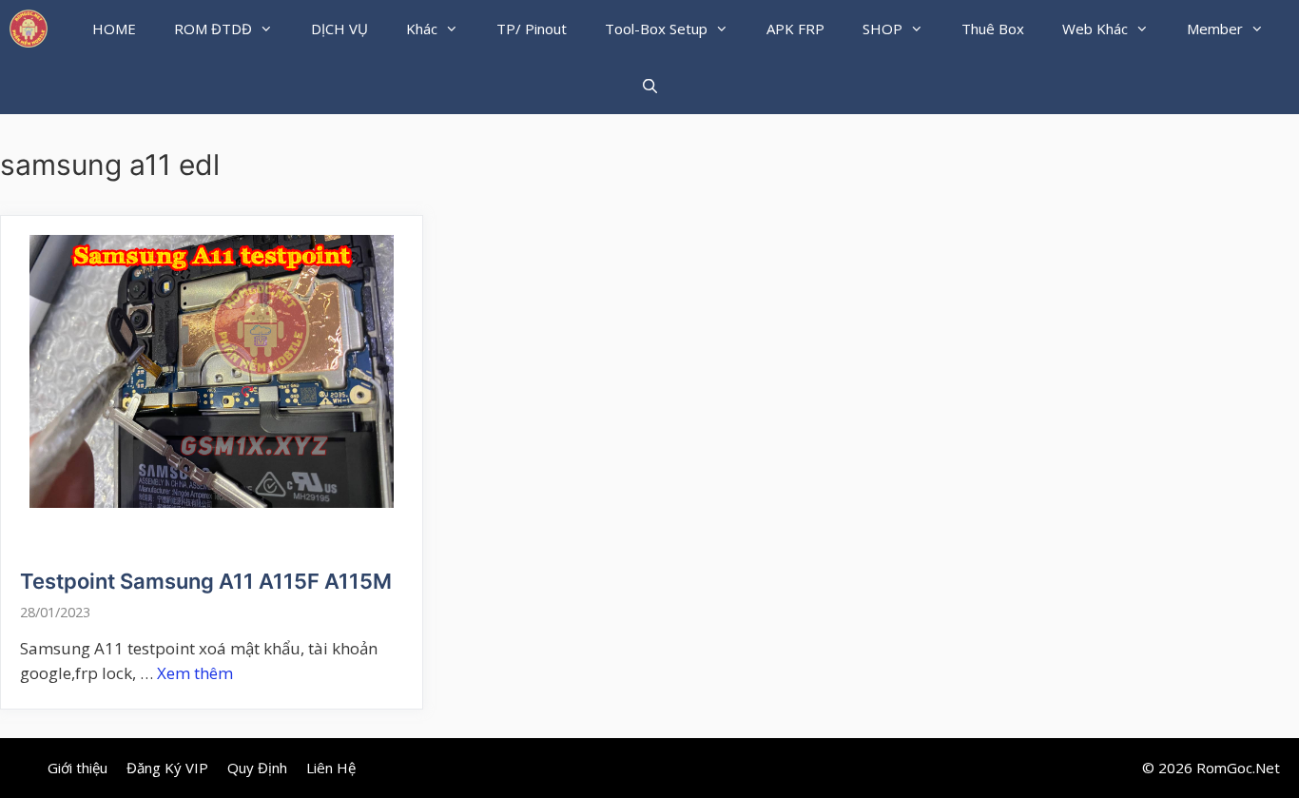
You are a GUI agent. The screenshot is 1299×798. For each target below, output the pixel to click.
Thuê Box (992, 28)
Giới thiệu (77, 767)
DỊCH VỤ (339, 28)
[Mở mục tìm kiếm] (649, 85)
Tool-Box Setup (656, 28)
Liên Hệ (331, 767)
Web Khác (1095, 28)
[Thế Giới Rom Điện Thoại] (28, 28)
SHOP (882, 28)
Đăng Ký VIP (167, 767)
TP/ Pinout (531, 28)
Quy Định (257, 767)
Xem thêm (195, 673)
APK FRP (795, 28)
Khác (421, 28)
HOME (114, 28)
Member (1215, 28)
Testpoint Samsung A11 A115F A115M (206, 581)
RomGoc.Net (1238, 767)
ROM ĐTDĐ (213, 28)
